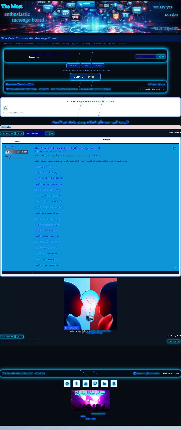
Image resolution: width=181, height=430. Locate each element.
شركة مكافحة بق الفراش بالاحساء (49, 201)
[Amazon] (113, 383)
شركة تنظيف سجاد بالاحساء (46, 213)
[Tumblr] (76, 383)
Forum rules (6, 127)
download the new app (94, 333)
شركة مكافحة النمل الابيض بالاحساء (50, 178)
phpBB (83, 416)
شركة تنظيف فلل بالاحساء (46, 253)
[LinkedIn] (104, 383)
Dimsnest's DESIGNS (98, 413)
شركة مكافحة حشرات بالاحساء (48, 190)
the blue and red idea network (100, 331)
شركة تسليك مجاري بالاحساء (47, 172)
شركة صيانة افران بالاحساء (46, 167)
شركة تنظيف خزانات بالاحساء (47, 236)
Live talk (86, 65)
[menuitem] (22, 84)
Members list (98, 65)
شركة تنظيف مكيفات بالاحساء (47, 242)
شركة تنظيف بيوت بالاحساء (46, 247)
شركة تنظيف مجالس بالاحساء (47, 219)
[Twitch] (95, 383)
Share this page (73, 65)
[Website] (67, 383)
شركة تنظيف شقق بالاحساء (46, 259)
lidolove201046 (10, 147)
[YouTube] (85, 383)
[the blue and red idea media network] (17, 54)
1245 (11, 156)
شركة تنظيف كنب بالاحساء (46, 230)
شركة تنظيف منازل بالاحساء (46, 265)
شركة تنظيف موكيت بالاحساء (47, 224)
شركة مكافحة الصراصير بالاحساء (48, 184)
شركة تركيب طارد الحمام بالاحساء (49, 207)
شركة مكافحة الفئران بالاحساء (47, 195)
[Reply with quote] (174, 148)
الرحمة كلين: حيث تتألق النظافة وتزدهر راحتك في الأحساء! (90, 122)
